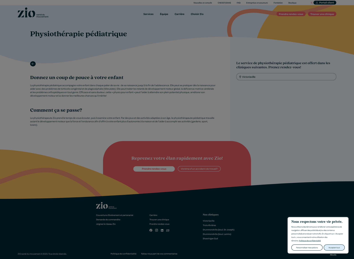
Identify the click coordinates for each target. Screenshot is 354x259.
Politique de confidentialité (310, 240)
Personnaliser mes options (307, 247)
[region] (318, 235)
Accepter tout (334, 247)
